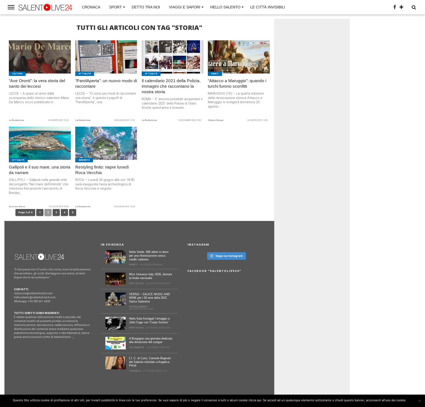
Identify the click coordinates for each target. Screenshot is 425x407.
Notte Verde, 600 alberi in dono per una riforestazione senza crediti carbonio (148, 255)
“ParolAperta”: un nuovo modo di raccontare (106, 83)
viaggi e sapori (184, 7)
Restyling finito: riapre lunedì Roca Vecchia (102, 170)
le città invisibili (267, 7)
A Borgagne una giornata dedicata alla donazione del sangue (150, 340)
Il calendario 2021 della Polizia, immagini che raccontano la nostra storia (171, 86)
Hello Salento (225, 7)
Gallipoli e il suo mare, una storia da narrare (39, 170)
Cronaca (91, 7)
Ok (410, 400)
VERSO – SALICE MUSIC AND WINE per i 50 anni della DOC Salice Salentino (149, 298)
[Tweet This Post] (39, 62)
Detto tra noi (146, 7)
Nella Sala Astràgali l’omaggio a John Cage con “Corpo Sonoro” (149, 320)
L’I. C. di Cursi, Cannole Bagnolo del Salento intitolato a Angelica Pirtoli (150, 362)
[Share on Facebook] (30, 62)
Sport (115, 7)
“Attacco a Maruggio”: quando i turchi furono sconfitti (237, 83)
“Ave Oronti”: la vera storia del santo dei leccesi (37, 83)
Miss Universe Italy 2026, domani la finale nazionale (150, 276)
